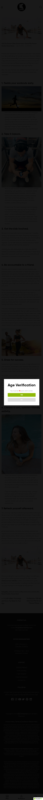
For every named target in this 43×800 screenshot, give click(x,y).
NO (22, 400)
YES (21, 395)
